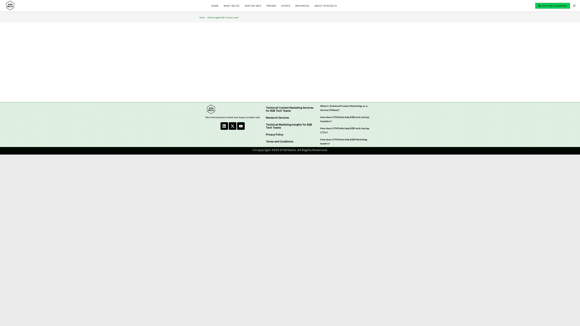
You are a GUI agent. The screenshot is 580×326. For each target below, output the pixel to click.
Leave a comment (250, 73)
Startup (206, 73)
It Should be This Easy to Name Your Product (237, 68)
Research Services (277, 117)
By (219, 73)
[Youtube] (241, 126)
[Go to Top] (575, 321)
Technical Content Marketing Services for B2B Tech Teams (290, 109)
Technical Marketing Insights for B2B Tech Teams (289, 126)
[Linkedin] (224, 126)
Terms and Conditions (279, 141)
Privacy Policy (274, 134)
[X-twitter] (232, 126)
